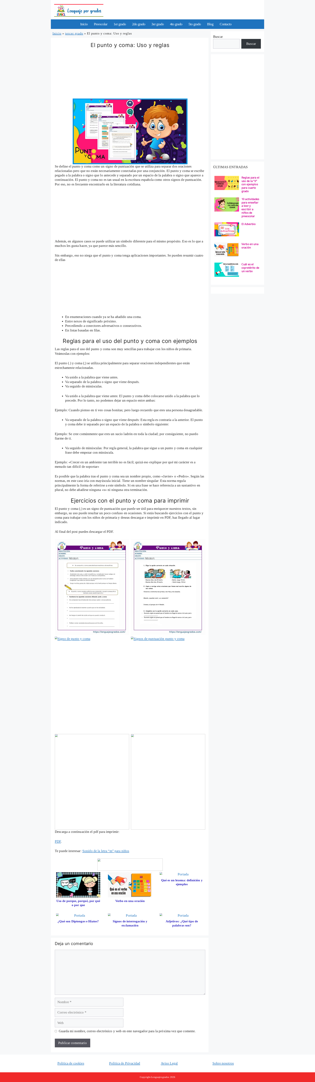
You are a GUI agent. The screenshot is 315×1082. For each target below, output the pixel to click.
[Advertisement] (130, 74)
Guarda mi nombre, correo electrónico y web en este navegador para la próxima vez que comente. (127, 1031)
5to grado (195, 24)
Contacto (225, 24)
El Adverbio (249, 224)
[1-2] (92, 782)
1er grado (120, 24)
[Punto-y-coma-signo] (168, 587)
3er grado (157, 24)
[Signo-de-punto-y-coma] (92, 684)
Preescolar (100, 24)
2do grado (138, 24)
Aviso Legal (169, 1063)
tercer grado (74, 33)
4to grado (176, 24)
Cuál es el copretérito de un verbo (250, 268)
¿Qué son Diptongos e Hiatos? (78, 921)
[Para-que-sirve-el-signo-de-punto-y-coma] (92, 587)
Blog (210, 24)
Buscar (218, 37)
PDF (58, 841)
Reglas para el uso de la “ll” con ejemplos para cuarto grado (250, 184)
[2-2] (168, 782)
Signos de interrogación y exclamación (130, 923)
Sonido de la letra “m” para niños (105, 851)
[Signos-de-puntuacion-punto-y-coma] (168, 684)
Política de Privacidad (124, 1063)
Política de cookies (70, 1063)
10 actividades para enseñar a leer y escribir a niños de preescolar (250, 207)
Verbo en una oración (130, 901)
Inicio (84, 24)
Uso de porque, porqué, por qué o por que (78, 903)
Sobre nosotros (223, 1063)
